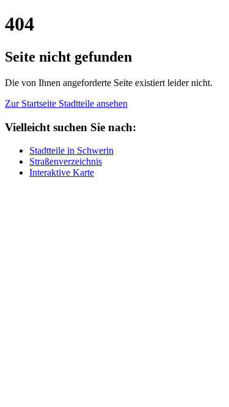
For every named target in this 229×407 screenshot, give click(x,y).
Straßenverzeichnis (65, 161)
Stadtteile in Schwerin (71, 150)
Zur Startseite (32, 103)
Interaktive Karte (61, 172)
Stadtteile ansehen (93, 103)
